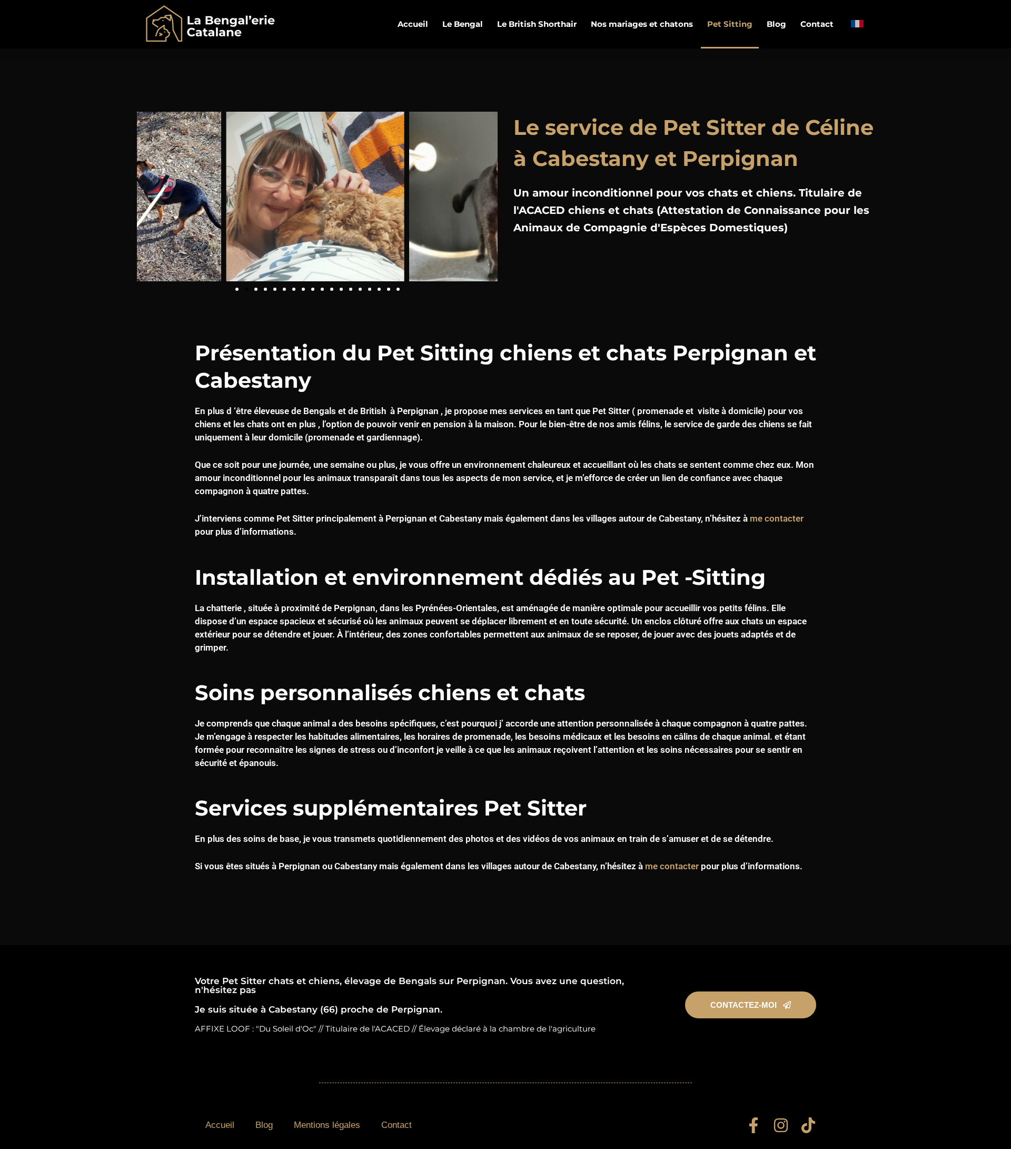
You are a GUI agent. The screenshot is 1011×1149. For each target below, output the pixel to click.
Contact (817, 24)
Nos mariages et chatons (642, 24)
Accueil (413, 24)
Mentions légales (327, 1125)
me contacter (777, 518)
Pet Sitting (729, 24)
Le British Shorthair (537, 24)
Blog (776, 24)
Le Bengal (462, 24)
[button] (237, 289)
